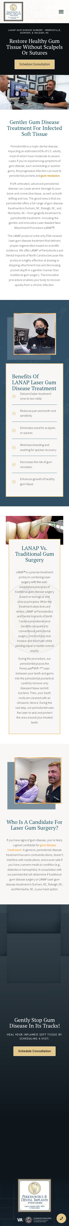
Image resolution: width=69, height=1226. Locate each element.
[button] (61, 11)
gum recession (50, 175)
